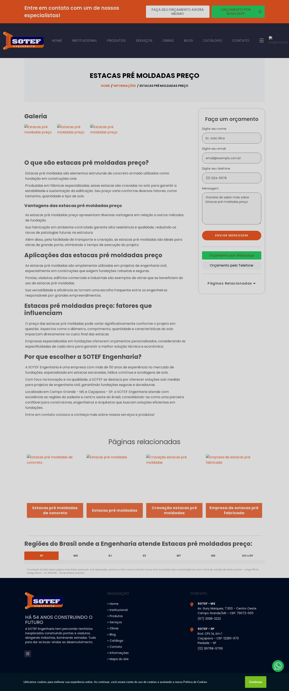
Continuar (255, 682)
